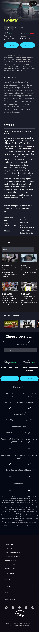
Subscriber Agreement (11, 560)
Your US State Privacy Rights (12, 556)
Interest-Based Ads (10, 568)
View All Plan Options (12, 77)
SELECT (11, 45)
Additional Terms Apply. (23, 70)
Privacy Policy (8, 548)
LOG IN (33, 3)
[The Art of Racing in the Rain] (11, 324)
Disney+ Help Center (25, 524)
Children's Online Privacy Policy (13, 552)
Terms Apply (6, 497)
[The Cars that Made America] (27, 324)
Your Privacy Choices (10, 564)
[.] (6, 607)
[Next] (35, 324)
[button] (19, 573)
